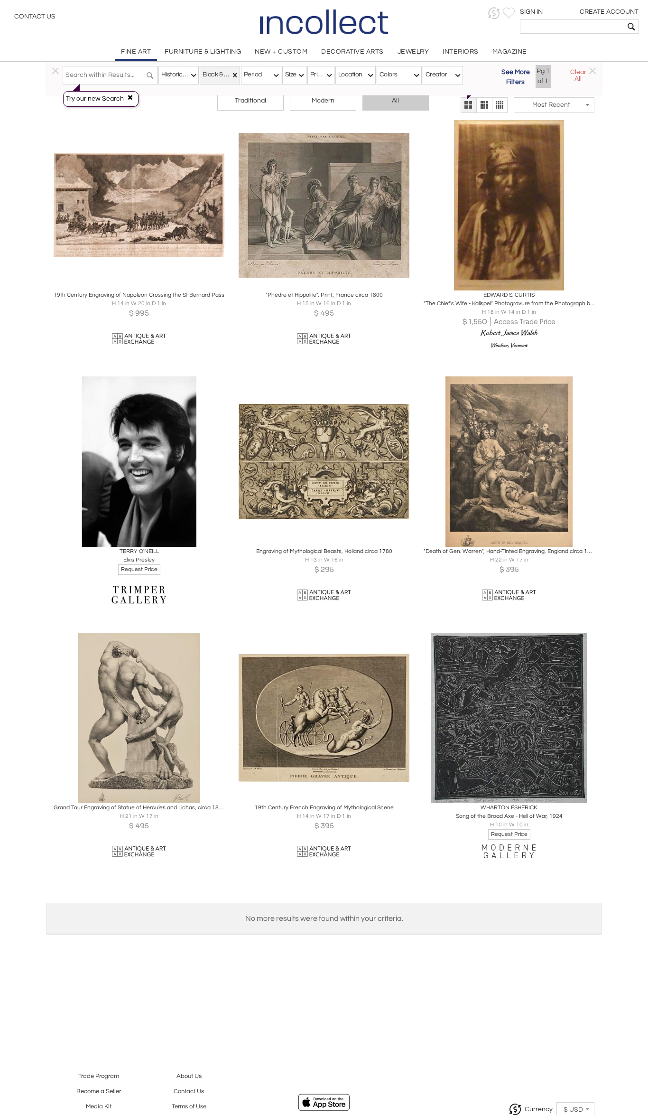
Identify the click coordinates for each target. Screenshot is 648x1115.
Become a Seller (98, 1091)
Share (132, 281)
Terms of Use (189, 1107)
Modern (323, 100)
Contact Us (35, 16)
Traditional (250, 100)
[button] (494, 13)
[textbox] (572, 26)
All (395, 100)
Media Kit (98, 1107)
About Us (189, 1076)
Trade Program (98, 1076)
